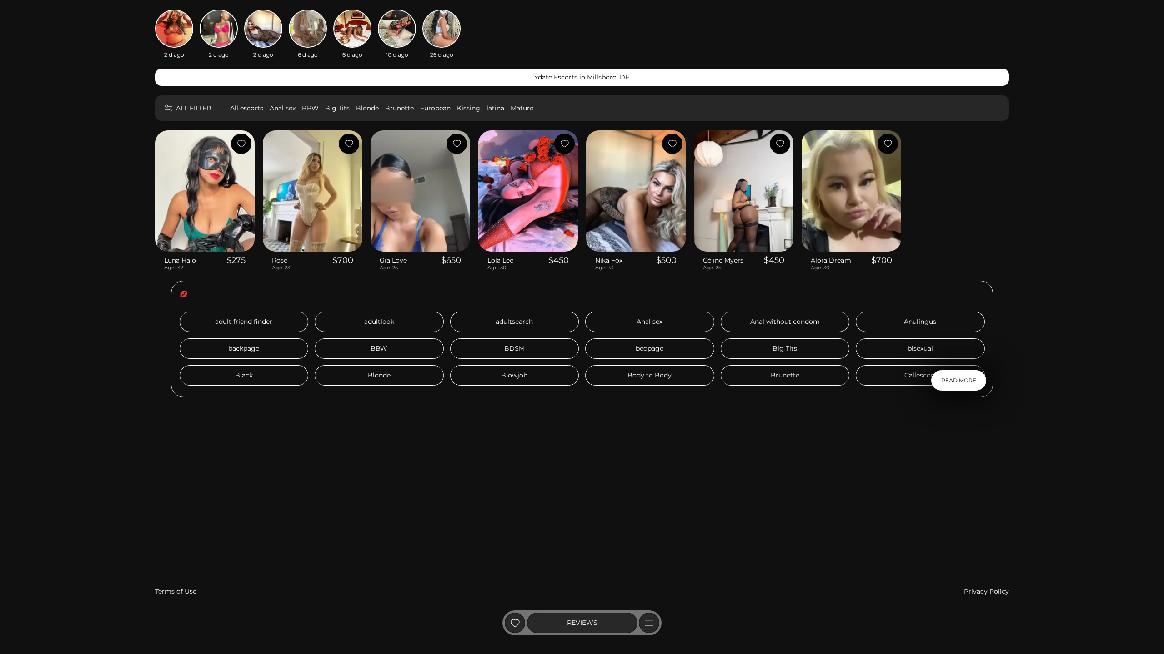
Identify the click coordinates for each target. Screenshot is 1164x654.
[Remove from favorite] (241, 144)
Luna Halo (180, 260)
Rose (279, 260)
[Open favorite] (515, 623)
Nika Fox (608, 260)
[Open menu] (649, 623)
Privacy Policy (986, 591)
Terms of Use (175, 591)
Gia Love (393, 260)
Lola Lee (500, 260)
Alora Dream (831, 260)
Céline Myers (723, 260)
